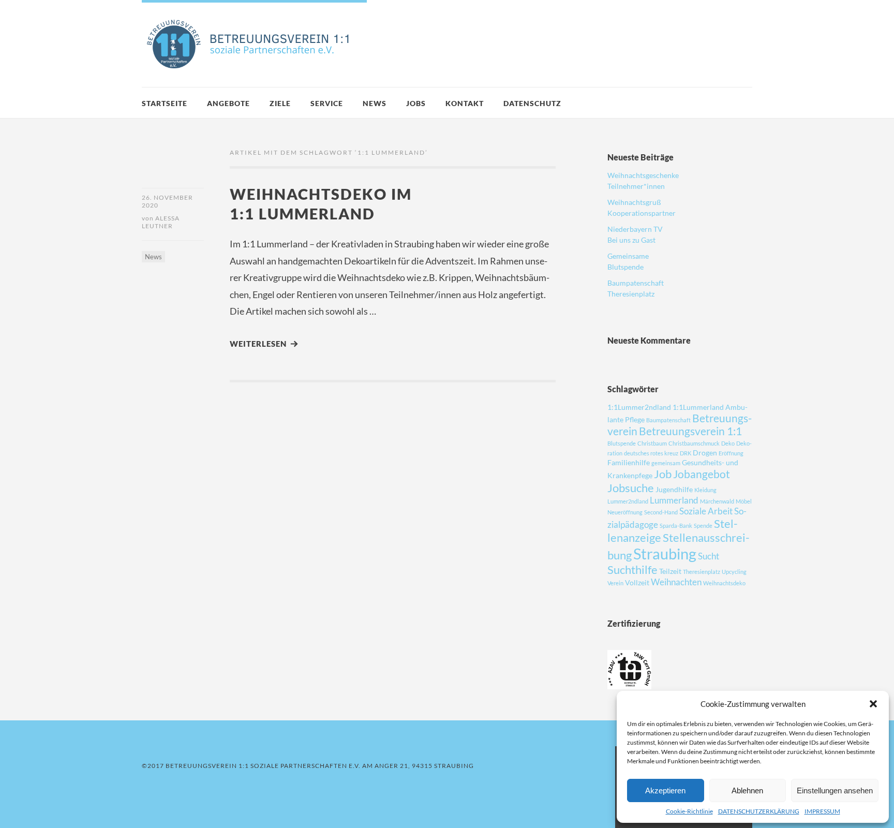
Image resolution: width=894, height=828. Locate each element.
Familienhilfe (628, 462)
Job (663, 474)
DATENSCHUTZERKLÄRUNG (758, 811)
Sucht (708, 556)
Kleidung (705, 489)
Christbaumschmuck (694, 443)
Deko (728, 443)
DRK (685, 453)
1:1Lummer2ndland (639, 407)
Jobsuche (630, 488)
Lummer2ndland (627, 501)
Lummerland (674, 500)
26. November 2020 (167, 201)
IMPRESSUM (822, 811)
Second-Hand (661, 512)
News (374, 103)
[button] (873, 704)
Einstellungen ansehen (835, 790)
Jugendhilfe (674, 489)
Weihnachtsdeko (724, 583)
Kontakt (464, 103)
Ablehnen (747, 790)
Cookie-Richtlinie (689, 811)
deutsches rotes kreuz (651, 453)
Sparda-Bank (676, 525)
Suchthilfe (632, 569)
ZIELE (280, 103)
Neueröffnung (625, 512)
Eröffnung (731, 453)
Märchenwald (717, 501)
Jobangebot (701, 473)
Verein (615, 583)
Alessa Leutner (161, 222)
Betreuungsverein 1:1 (690, 430)
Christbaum (652, 443)
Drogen (705, 452)
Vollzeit (637, 582)
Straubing (664, 553)
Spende (703, 525)
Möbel (744, 501)
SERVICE (326, 103)
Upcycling (734, 571)
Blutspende (621, 443)
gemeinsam (665, 463)
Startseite (164, 103)
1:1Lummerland (698, 407)
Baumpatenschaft (668, 420)
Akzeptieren (665, 790)
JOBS (416, 103)
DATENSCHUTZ (532, 103)
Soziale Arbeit (706, 511)
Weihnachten (676, 581)
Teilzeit (670, 571)
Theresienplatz (701, 571)
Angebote (228, 103)
